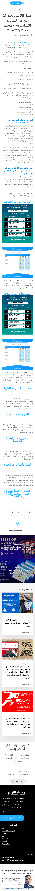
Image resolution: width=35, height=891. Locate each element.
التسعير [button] (4, 841)
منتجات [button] (4, 833)
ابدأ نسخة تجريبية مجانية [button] (12, 818)
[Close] (32, 875)
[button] (3, 866)
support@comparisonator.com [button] (13, 860)
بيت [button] (3, 828)
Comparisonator (24, 35)
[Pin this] (12, 512)
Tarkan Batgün (25, 632)
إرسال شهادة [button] (6, 844)
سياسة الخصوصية (10, 888)
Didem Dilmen (25, 684)
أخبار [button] (3, 836)
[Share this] (29, 512)
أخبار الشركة (27, 595)
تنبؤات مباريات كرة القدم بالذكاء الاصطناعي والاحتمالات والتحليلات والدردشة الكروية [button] (9, 849)
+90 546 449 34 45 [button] (8, 857)
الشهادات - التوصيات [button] (8, 831)
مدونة (13, 10)
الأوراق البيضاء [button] (6, 838)
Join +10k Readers (17, 781)
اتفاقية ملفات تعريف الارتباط (22, 888)
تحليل (20, 10)
